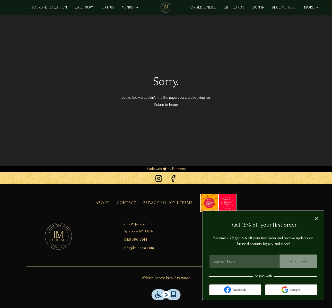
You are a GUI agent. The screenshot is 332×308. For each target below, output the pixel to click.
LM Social (59, 236)
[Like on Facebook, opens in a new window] (173, 179)
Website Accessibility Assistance (166, 278)
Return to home (166, 104)
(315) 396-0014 (135, 239)
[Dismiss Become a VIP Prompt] (316, 218)
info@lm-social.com (139, 248)
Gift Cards (234, 7)
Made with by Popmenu (93, 169)
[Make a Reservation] (218, 203)
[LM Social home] (166, 7)
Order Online (203, 7)
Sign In (258, 7)
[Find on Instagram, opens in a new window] (158, 179)
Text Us (107, 7)
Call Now (83, 7)
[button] (130, 7)
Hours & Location (49, 7)
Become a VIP (284, 7)
